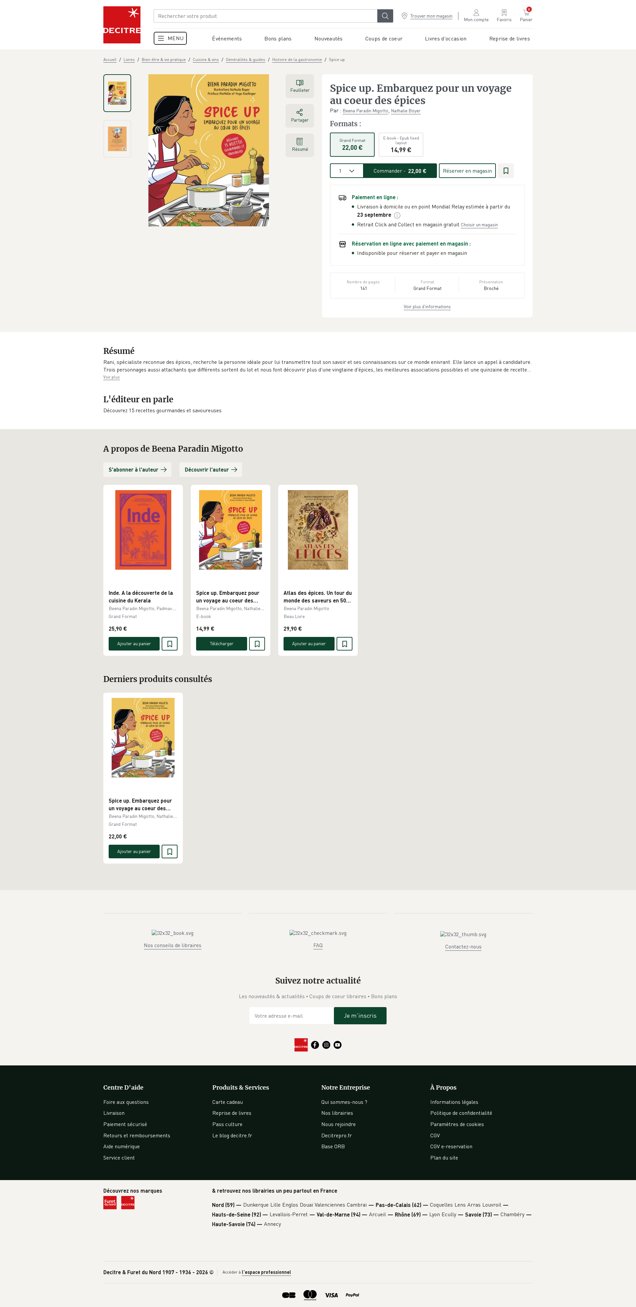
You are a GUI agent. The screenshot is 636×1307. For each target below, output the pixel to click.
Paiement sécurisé (125, 1124)
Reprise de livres (231, 1112)
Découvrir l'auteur (207, 469)
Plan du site (444, 1157)
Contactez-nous (463, 946)
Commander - (400, 170)
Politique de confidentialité (461, 1112)
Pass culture (227, 1124)
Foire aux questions (126, 1102)
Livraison (114, 1112)
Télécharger (222, 643)
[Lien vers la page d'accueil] (121, 24)
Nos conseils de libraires (172, 945)
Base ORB (333, 1146)
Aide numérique (121, 1146)
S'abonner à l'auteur (133, 469)
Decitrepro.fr (336, 1135)
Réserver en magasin (467, 170)
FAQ (318, 945)
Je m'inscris (360, 1015)
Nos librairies (337, 1112)
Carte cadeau (227, 1102)
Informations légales (454, 1102)
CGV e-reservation (451, 1146)
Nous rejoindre (338, 1124)
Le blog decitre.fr (232, 1135)
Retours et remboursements (136, 1135)
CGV (435, 1135)
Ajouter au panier (134, 643)
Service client (119, 1157)
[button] (318, 366)
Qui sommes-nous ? (344, 1102)
